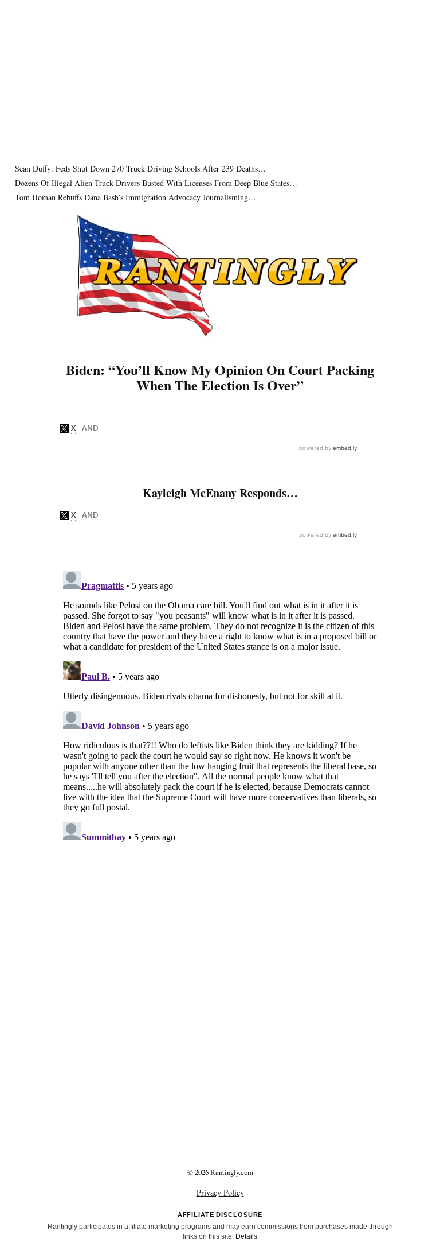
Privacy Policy (220, 1192)
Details (246, 1236)
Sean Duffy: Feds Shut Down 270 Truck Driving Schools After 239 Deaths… (140, 168)
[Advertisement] (220, 80)
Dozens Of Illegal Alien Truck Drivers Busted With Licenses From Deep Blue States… (156, 182)
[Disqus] (220, 709)
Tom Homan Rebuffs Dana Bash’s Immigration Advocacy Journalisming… (135, 197)
